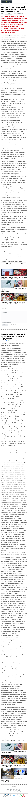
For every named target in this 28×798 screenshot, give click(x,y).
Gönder (5, 324)
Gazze (3, 263)
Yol (23, 740)
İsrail (11, 263)
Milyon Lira (13, 740)
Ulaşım (19, 740)
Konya (7, 740)
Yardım (3, 266)
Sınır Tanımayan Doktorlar (20, 263)
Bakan (3, 740)
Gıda (7, 263)
